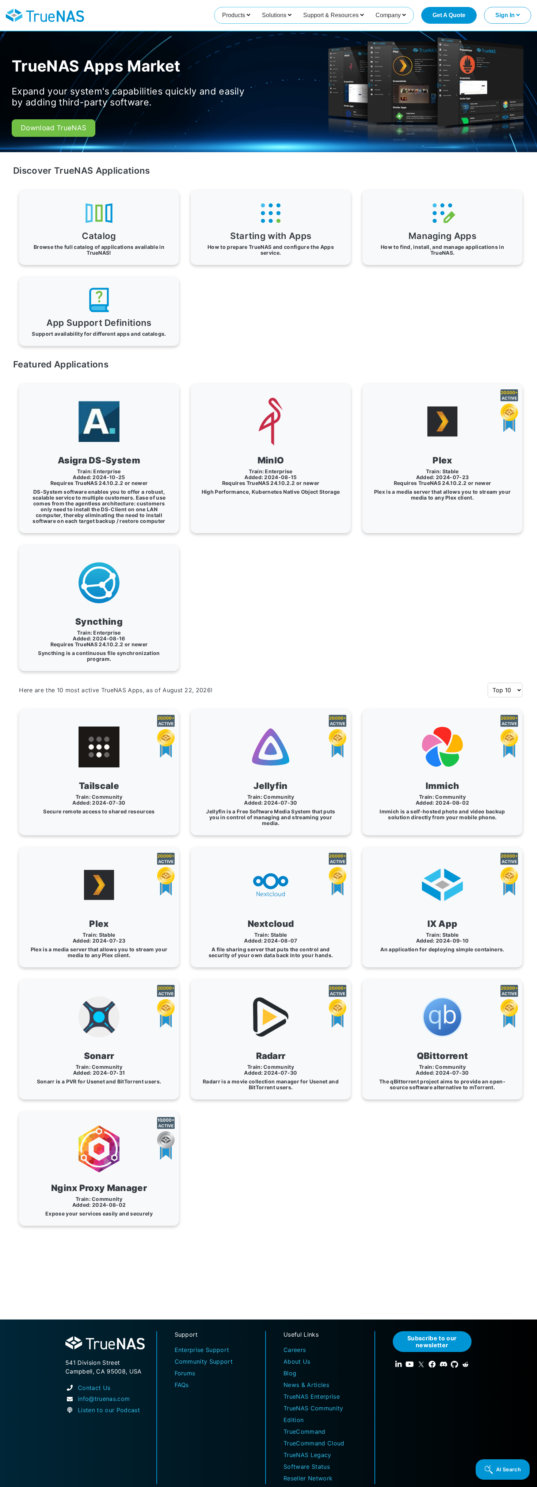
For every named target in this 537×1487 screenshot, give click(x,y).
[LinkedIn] (398, 1364)
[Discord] (443, 1364)
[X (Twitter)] (421, 1364)
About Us (297, 1361)
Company (389, 15)
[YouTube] (409, 1364)
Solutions (275, 15)
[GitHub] (454, 1364)
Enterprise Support (202, 1349)
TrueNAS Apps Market (96, 66)
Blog (289, 1373)
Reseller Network (307, 1478)
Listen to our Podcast (109, 1410)
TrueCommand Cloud (313, 1443)
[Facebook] (432, 1364)
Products (234, 15)
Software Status (306, 1466)
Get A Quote (449, 15)
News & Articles (306, 1384)
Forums (185, 1373)
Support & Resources (331, 15)
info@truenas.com (104, 1398)
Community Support (204, 1361)
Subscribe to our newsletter (432, 1341)
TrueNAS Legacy (307, 1455)
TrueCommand (304, 1431)
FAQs (182, 1384)
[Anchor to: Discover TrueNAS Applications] (158, 171)
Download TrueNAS (53, 128)
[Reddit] (465, 1364)
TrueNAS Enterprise (311, 1396)
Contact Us (94, 1387)
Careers (294, 1349)
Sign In (505, 15)
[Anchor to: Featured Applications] (116, 364)
